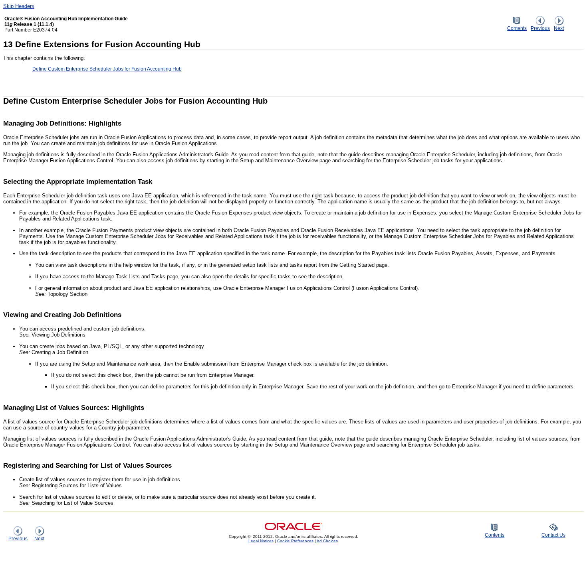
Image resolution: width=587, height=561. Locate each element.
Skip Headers (18, 6)
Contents (517, 28)
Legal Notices (261, 541)
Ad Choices (327, 541)
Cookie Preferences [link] (295, 541)
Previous (540, 28)
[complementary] (295, 541)
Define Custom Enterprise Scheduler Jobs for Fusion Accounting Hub (107, 68)
